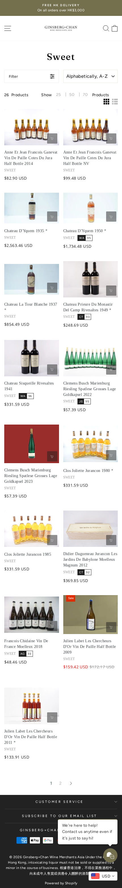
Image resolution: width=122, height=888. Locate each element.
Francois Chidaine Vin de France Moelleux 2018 (26, 644)
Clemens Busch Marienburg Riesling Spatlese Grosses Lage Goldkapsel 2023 (30, 476)
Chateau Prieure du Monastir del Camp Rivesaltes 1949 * (88, 307)
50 (71, 94)
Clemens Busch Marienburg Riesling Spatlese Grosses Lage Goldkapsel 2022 (89, 389)
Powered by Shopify (61, 883)
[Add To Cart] (52, 138)
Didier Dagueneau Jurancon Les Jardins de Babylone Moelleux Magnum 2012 (90, 559)
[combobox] (103, 876)
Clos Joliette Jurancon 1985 (27, 554)
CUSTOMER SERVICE (59, 802)
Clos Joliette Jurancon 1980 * (88, 471)
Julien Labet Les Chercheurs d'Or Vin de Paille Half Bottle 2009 (89, 646)
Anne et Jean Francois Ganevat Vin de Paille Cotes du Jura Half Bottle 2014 (31, 158)
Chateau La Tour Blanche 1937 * (30, 307)
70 (85, 94)
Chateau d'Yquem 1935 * (25, 231)
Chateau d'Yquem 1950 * (84, 231)
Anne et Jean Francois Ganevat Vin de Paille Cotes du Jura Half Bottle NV (90, 158)
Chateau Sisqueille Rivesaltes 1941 (29, 386)
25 (58, 94)
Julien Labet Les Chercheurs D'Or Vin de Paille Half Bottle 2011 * (30, 737)
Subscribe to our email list (59, 816)
